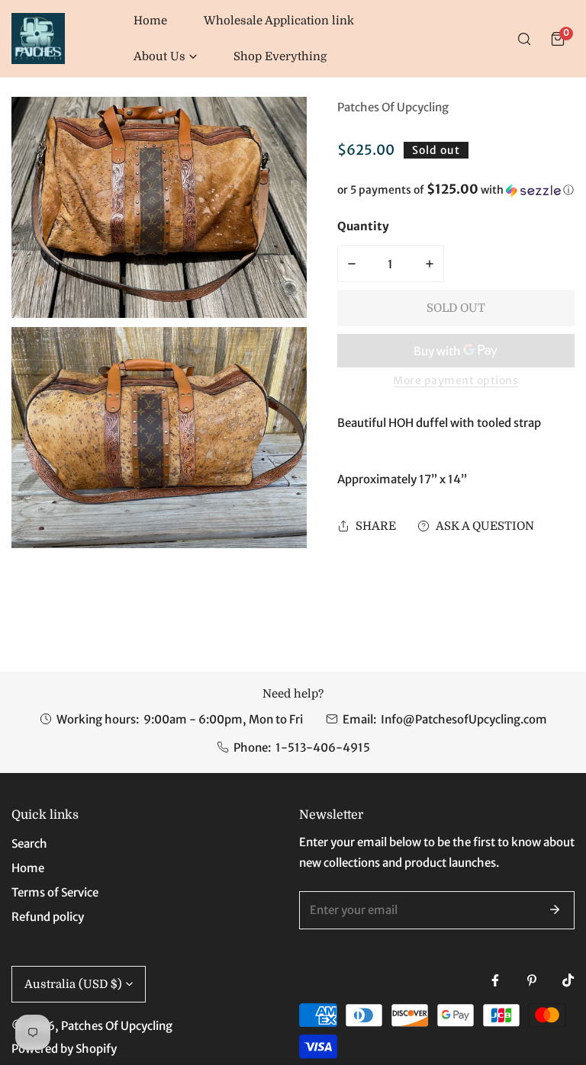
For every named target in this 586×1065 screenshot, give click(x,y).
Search (29, 843)
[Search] (524, 39)
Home (27, 868)
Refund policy (47, 916)
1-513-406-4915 (322, 747)
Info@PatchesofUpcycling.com (464, 719)
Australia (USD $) (73, 984)
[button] (165, 57)
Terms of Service (54, 892)
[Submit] (554, 909)
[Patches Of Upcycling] (38, 38)
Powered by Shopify (64, 1048)
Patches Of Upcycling (393, 107)
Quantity (363, 226)
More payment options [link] (455, 380)
